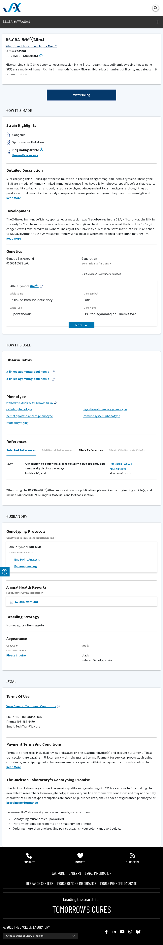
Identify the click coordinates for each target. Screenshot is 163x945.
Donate (80, 862)
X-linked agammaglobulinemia (27, 372)
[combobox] (40, 936)
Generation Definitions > (96, 263)
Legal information (98, 873)
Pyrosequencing (25, 566)
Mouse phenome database (118, 883)
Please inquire (16, 655)
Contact (29, 862)
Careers (75, 873)
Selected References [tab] (21, 450)
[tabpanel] (81, 470)
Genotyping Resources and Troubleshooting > (31, 537)
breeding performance (22, 803)
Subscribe (133, 862)
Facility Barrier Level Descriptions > (25, 592)
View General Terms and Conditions (31, 706)
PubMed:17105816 (121, 463)
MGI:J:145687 (118, 468)
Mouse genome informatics (76, 883)
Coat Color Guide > (16, 650)
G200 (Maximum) (26, 602)
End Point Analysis (27, 559)
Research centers (39, 883)
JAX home (58, 873)
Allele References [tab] (91, 450)
